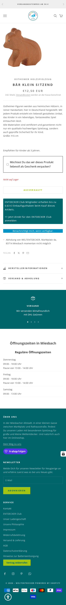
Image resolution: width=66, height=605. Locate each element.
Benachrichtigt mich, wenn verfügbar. (33, 230)
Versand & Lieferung (14, 540)
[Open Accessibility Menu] (8, 597)
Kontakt (7, 508)
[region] (33, 306)
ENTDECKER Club (12, 513)
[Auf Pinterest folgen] (21, 573)
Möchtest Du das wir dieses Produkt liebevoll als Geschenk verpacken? (32, 164)
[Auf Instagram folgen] (13, 573)
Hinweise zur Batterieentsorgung (21, 556)
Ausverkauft (33, 190)
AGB (5, 545)
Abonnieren (17, 490)
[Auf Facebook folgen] (4, 573)
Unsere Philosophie (13, 524)
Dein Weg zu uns (12, 444)
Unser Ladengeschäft (14, 519)
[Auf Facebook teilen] (14, 253)
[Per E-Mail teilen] (27, 253)
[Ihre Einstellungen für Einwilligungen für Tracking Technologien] (63, 454)
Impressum (9, 529)
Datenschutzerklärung (15, 550)
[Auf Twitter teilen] (18, 253)
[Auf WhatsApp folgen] (29, 573)
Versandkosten (23, 94)
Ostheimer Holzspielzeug (33, 79)
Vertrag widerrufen (16, 562)
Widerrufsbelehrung (14, 535)
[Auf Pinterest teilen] (23, 253)
